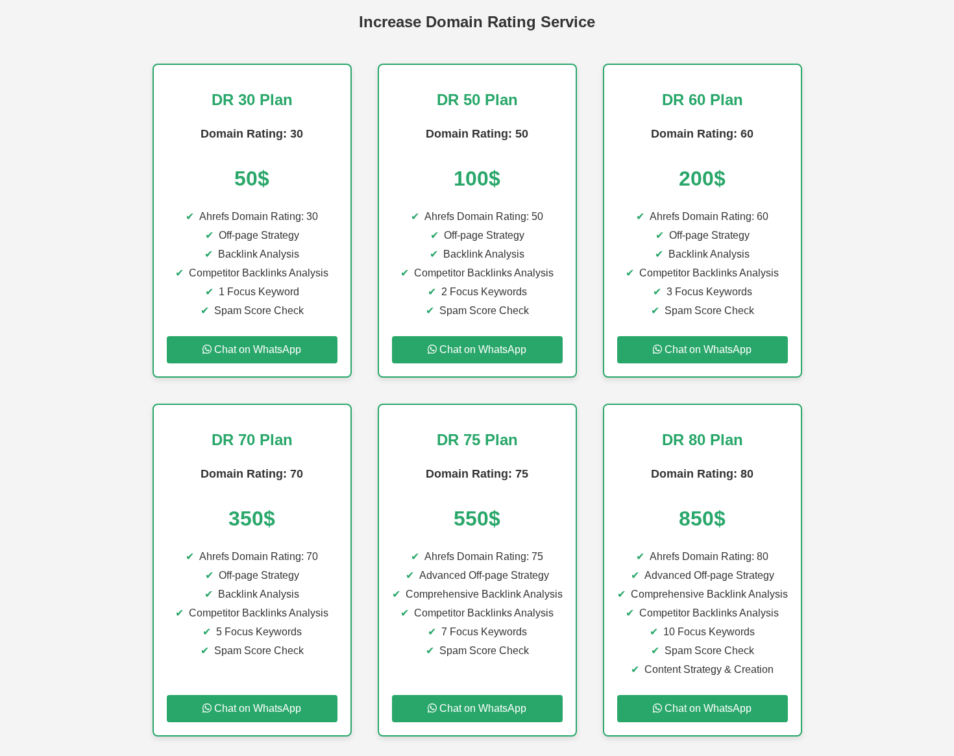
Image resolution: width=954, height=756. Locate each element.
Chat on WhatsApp (256, 349)
